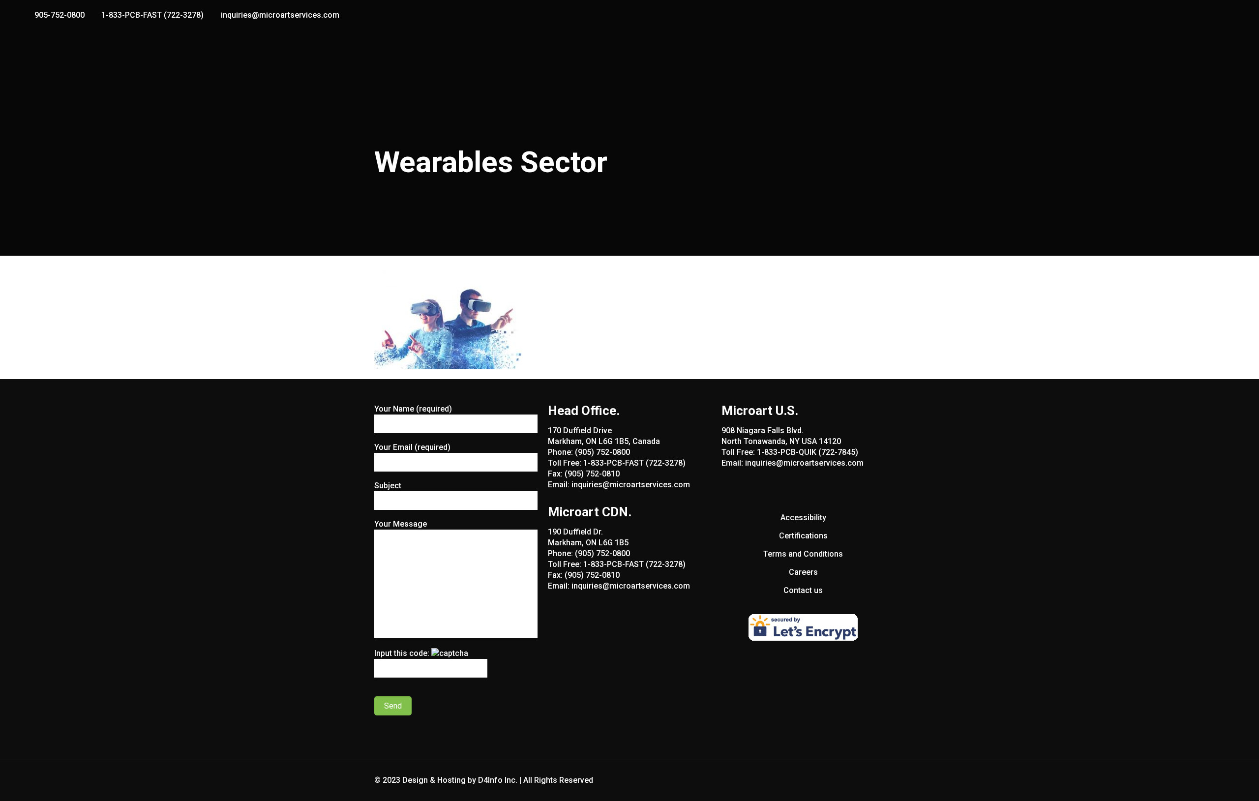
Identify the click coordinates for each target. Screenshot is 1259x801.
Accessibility (803, 517)
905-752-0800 (59, 15)
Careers (803, 572)
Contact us (803, 590)
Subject (387, 485)
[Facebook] (1204, 15)
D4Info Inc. (497, 780)
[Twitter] (1218, 15)
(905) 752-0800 (602, 452)
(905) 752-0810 (592, 473)
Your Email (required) (412, 447)
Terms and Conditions (803, 554)
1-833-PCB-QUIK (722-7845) (807, 452)
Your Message (400, 524)
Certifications (803, 535)
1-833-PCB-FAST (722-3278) (152, 15)
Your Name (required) (413, 409)
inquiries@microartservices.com (280, 15)
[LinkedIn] (1231, 15)
